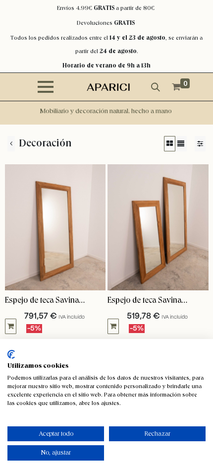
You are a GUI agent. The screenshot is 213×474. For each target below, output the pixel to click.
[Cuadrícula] (169, 143)
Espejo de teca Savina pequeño (144, 301)
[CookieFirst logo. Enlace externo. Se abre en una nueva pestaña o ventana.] (11, 354)
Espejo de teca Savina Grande (42, 301)
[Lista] (181, 143)
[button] (10, 326)
